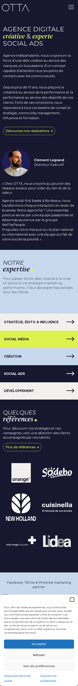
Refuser (39, 655)
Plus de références (21, 447)
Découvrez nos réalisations (27, 131)
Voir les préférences (39, 666)
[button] (72, 600)
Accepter (39, 644)
